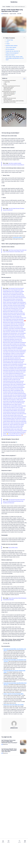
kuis (3, 773)
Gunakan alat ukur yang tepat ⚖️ (13, 51)
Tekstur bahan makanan (11, 47)
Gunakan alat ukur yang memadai (10, 98)
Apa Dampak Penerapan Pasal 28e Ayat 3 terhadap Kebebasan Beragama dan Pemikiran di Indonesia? (14, 501)
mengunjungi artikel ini (17, 237)
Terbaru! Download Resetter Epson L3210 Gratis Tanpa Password (9, 803)
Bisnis (10, 762)
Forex (11, 765)
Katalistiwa (14, 2)
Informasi (12, 767)
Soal (11, 778)
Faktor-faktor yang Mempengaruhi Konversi (11, 85)
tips (10, 781)
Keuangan (19, 770)
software (17, 778)
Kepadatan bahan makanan (11, 45)
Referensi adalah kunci (8, 99)
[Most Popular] (13, 841)
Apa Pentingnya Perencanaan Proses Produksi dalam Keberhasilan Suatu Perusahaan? (9, 741)
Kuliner (9, 773)
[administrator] (14, 724)
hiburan (16, 765)
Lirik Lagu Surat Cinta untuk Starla (9, 811)
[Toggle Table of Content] (23, 79)
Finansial (4, 765)
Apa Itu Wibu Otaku (13, 547)
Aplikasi (4, 762)
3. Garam (8, 43)
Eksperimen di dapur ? (10, 54)
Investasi (4, 770)
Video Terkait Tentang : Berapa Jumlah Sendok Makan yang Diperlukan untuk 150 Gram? (14, 58)
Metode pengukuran (10, 49)
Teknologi (5, 781)
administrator (14, 728)
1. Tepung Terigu (9, 40)
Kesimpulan (4, 96)
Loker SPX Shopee (6, 775)
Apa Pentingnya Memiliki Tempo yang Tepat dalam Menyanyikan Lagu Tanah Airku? (9, 750)
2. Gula (7, 41)
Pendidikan (5, 778)
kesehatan (11, 770)
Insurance (19, 767)
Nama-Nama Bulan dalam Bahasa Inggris (9, 829)
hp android (5, 767)
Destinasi (16, 762)
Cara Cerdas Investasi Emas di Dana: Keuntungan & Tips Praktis (9, 821)
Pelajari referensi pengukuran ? (12, 53)
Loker (15, 773)
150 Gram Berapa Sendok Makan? (9, 80)
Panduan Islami (16, 775)
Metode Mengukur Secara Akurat (9, 91)
